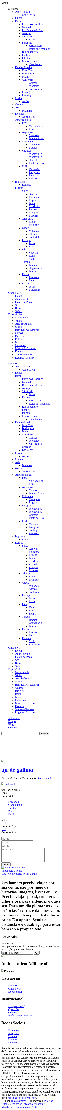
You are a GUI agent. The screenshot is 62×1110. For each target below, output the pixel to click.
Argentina (27, 132)
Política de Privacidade (20, 1015)
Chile (25, 166)
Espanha (26, 283)
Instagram (13, 1033)
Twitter (12, 808)
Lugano (33, 200)
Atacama (34, 178)
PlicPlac (48, 1100)
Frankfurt (34, 224)
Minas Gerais (29, 61)
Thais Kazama (18, 1100)
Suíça (25, 190)
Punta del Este (36, 163)
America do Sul (23, 119)
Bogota (33, 147)
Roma (32, 255)
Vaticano (33, 252)
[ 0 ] (3, 829)
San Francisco (36, 88)
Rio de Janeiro (30, 51)
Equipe (12, 721)
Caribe (18, 98)
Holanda (19, 113)
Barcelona (34, 289)
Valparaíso (34, 169)
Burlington (28, 73)
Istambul (33, 265)
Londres (26, 184)
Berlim (32, 221)
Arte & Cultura (23, 323)
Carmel (33, 82)
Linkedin (13, 1042)
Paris (31, 280)
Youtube (12, 1036)
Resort (18, 308)
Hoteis (18, 295)
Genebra (33, 193)
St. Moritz (34, 206)
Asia (17, 107)
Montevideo (35, 153)
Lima (32, 129)
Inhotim (26, 58)
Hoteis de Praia (23, 302)
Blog (11, 724)
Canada (19, 104)
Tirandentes (35, 64)
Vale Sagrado (36, 126)
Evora (32, 246)
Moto (18, 342)
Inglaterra (20, 181)
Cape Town (28, 14)
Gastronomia (22, 317)
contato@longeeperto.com (21, 1097)
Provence (34, 277)
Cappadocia (35, 268)
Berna (32, 203)
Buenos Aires (36, 138)
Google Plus (15, 804)
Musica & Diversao (25, 348)
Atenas (33, 234)
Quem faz (13, 1009)
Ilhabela (26, 55)
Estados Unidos (23, 67)
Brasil (18, 21)
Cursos (19, 332)
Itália (24, 249)
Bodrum (33, 271)
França (25, 274)
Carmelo (33, 160)
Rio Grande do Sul (32, 30)
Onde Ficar (14, 292)
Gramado (27, 27)
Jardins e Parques (24, 354)
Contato (12, 727)
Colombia (27, 141)
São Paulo (27, 36)
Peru (24, 122)
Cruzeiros (20, 345)
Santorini (34, 237)
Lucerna (33, 215)
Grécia (25, 227)
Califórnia (27, 79)
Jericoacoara (35, 45)
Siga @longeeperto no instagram (19, 873)
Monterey (34, 85)
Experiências (15, 314)
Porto (32, 243)
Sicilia (32, 258)
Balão (18, 339)
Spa (17, 305)
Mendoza (34, 135)
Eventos (19, 351)
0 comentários (45, 778)
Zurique (33, 212)
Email (11, 814)
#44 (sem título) (16, 1006)
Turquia (26, 261)
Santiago (33, 175)
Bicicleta (20, 336)
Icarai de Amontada (39, 48)
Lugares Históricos (25, 357)
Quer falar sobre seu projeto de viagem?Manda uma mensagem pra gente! (23, 1105)
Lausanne (34, 197)
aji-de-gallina (17, 770)
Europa (19, 187)
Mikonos (34, 231)
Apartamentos (22, 298)
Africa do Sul (22, 11)
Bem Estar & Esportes (27, 329)
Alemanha (27, 218)
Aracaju (26, 33)
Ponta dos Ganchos (32, 24)
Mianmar (27, 110)
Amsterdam (28, 116)
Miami (25, 76)
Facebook (13, 801)
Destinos (13, 363)
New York (27, 70)
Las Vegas (27, 95)
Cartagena (34, 144)
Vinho (18, 320)
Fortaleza (27, 42)
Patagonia (34, 172)
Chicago (26, 92)
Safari (18, 311)
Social (18, 326)
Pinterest (13, 811)
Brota (32, 39)
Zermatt (33, 209)
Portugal (26, 240)
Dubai (18, 17)
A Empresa (14, 718)
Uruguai (26, 150)
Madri (32, 286)
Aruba (25, 101)
